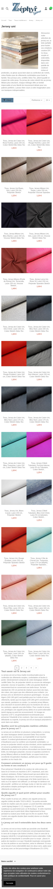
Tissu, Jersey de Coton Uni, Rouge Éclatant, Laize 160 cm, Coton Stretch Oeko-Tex (14, 374)
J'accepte (9, 883)
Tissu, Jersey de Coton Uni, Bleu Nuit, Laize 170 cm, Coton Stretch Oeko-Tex (14, 420)
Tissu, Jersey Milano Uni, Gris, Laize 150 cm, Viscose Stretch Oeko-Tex (39, 236)
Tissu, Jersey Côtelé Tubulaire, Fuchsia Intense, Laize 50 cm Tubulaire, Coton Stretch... (39, 466)
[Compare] (14, 137)
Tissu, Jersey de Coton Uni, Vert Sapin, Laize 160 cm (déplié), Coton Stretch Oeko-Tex (14, 654)
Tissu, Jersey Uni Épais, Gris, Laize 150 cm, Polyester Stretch (14, 190)
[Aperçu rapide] (17, 137)
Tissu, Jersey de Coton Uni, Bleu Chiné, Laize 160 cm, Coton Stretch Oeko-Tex (39, 653)
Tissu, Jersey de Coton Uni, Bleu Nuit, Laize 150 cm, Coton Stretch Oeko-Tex (39, 329)
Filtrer (8, 100)
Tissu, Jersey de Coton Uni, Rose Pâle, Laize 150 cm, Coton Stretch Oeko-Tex (14, 608)
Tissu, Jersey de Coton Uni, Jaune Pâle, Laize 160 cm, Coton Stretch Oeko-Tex (39, 608)
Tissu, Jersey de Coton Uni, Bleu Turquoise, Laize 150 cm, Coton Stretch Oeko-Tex (14, 465)
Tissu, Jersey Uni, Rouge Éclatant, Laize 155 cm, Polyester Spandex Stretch (14, 560)
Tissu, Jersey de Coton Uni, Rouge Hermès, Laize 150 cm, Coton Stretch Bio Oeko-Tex (39, 144)
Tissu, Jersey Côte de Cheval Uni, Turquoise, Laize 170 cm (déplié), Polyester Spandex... (39, 561)
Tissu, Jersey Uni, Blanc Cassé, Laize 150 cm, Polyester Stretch (14, 513)
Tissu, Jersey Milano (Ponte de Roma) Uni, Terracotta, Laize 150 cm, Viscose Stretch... (14, 282)
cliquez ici (7, 878)
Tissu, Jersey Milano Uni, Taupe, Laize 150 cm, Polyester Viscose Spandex (39, 190)
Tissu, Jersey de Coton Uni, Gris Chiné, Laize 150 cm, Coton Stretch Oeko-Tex (14, 329)
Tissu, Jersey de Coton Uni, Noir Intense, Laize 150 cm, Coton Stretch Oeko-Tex (39, 374)
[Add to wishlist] (10, 137)
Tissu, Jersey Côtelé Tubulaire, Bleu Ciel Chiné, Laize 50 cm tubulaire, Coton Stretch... (39, 514)
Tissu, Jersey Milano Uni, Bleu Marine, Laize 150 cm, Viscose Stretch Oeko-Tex (14, 236)
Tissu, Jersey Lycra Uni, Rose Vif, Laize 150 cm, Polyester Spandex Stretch (39, 281)
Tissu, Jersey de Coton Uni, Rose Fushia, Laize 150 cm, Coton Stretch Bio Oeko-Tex (14, 143)
